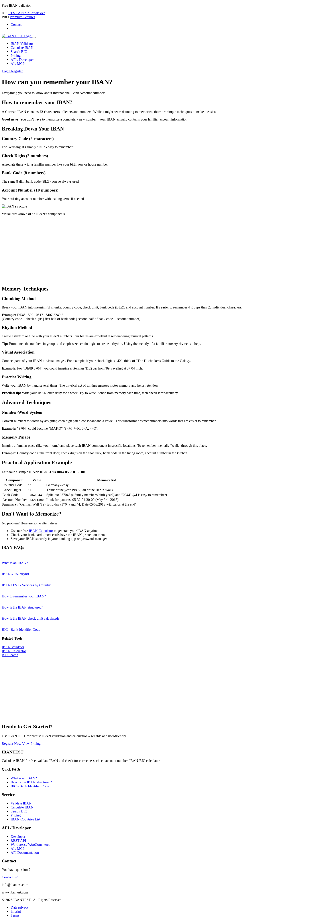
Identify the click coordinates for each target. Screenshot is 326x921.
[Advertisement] (163, 250)
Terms (15, 915)
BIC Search (10, 655)
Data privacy (20, 907)
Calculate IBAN (22, 47)
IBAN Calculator (41, 531)
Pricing (16, 55)
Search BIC (19, 51)
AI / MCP (18, 63)
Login (6, 71)
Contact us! (10, 877)
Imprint (16, 911)
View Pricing (31, 743)
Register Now (12, 743)
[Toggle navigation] (34, 37)
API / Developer (22, 59)
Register (17, 71)
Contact (16, 24)
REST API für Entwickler (26, 13)
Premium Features (22, 17)
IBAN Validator (22, 43)
